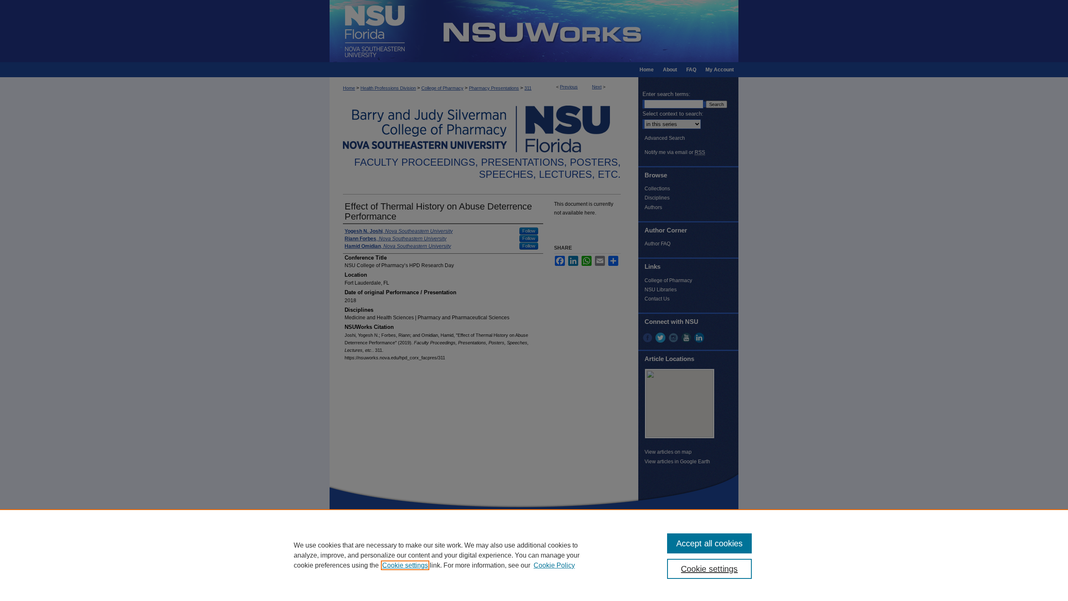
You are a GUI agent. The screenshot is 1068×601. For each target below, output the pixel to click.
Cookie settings (405, 565)
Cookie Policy (554, 565)
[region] (534, 555)
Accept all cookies (709, 543)
